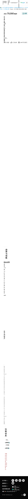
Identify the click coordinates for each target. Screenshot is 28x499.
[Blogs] (22, 2)
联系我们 (4, 486)
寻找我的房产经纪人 (5, 2)
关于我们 (4, 480)
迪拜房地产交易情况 (18, 2)
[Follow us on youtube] (12, 483)
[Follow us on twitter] (16, 480)
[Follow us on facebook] (12, 480)
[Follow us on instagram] (23, 480)
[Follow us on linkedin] (20, 480)
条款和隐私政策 (6, 488)
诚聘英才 (4, 483)
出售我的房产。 (9, 2)
